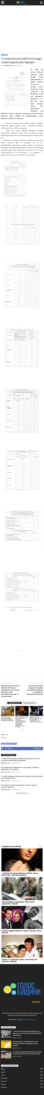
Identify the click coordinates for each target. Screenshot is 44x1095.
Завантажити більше (22, 793)
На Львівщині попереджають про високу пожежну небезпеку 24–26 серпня (25, 1043)
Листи (3, 1075)
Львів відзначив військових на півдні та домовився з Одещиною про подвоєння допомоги (36, 719)
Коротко (3, 1084)
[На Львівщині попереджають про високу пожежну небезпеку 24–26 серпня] (6, 1044)
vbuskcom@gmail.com (29, 1019)
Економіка (4, 1078)
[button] (41, 3)
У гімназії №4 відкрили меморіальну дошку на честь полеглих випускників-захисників (20, 759)
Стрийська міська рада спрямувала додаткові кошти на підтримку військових (7, 718)
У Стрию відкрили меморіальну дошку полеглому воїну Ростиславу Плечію (27, 1053)
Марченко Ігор (9, 65)
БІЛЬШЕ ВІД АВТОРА (29, 703)
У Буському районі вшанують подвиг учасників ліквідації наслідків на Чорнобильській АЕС (35, 690)
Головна (3, 53)
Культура (4, 1081)
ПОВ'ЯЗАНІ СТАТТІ (14, 703)
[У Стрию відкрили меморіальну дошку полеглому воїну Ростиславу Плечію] (6, 1054)
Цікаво (3, 1072)
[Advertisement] (22, 28)
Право (3, 1069)
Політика (4, 55)
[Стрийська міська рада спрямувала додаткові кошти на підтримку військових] (7, 711)
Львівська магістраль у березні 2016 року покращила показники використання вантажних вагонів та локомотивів (10, 691)
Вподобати (38, 748)
